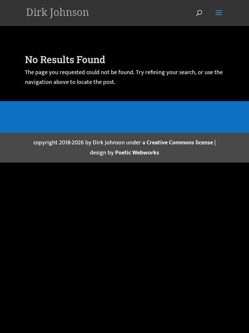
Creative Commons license (180, 143)
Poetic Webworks (137, 153)
